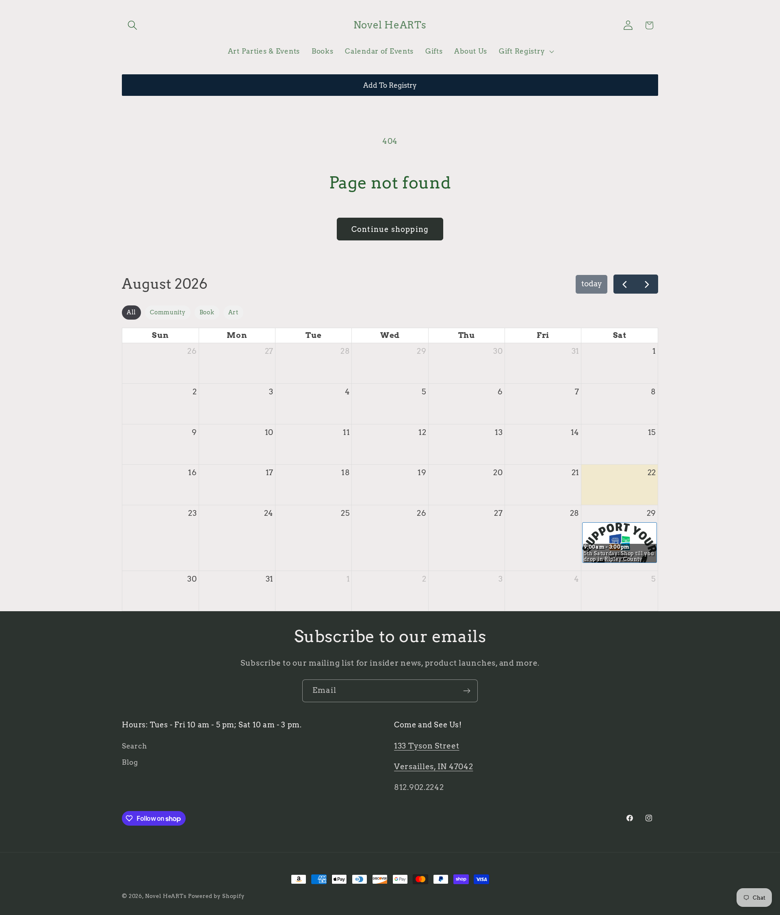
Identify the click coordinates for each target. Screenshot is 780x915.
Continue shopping (390, 229)
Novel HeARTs (165, 896)
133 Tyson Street (426, 746)
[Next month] (646, 284)
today (591, 283)
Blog (130, 762)
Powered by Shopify (216, 896)
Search (134, 746)
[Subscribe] (466, 690)
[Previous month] (624, 284)
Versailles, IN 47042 (433, 766)
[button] (132, 25)
